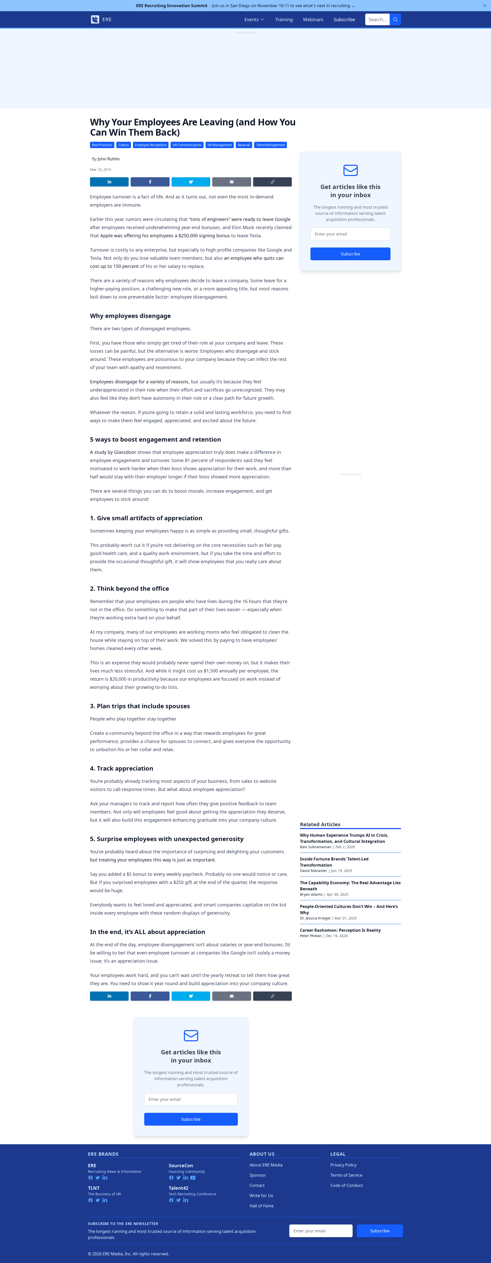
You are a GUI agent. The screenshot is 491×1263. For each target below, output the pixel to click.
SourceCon (181, 1165)
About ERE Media (266, 1165)
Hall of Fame (262, 1206)
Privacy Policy (343, 1165)
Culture (123, 145)
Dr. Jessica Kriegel (315, 918)
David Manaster (313, 870)
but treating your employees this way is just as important (152, 860)
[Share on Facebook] (150, 181)
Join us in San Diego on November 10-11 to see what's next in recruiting (245, 5)
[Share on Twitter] (191, 181)
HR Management (220, 145)
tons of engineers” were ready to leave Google (241, 219)
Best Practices (102, 145)
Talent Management (270, 145)
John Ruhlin (109, 159)
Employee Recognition (150, 145)
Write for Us (261, 1195)
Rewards (244, 145)
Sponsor (258, 1175)
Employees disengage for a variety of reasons (139, 382)
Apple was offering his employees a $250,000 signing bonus (165, 235)
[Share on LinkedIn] (109, 181)
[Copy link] (272, 181)
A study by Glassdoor (113, 452)
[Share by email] (231, 181)
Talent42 (178, 1188)
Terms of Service (346, 1175)
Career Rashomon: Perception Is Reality (340, 930)
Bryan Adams (311, 894)
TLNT (93, 1188)
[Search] (395, 19)
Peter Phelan (311, 935)
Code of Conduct (346, 1185)
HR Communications (187, 145)
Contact (257, 1185)
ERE (92, 1165)
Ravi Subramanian (315, 846)
